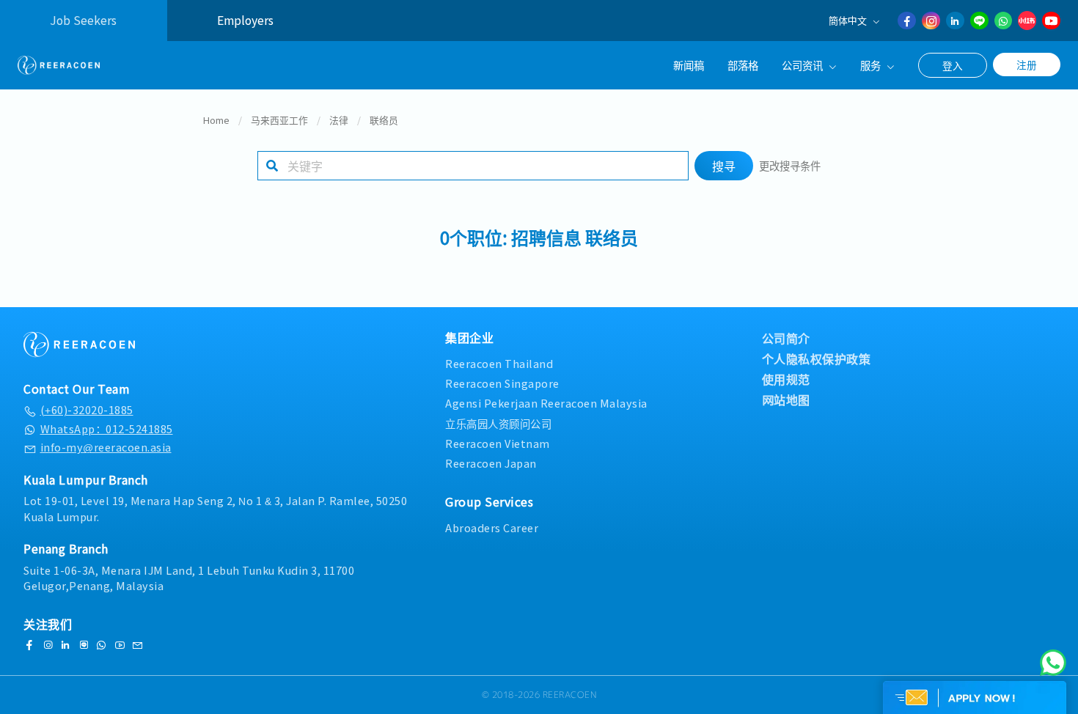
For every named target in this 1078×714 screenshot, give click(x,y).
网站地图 (786, 399)
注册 (1026, 64)
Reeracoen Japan (491, 463)
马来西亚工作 (279, 120)
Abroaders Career (491, 527)
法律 (338, 120)
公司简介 (786, 338)
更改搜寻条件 (790, 165)
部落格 (742, 65)
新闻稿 (688, 65)
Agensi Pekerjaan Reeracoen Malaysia (546, 403)
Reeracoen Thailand (499, 363)
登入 (952, 65)
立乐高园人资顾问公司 (498, 423)
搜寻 (724, 165)
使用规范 (786, 379)
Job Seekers (83, 20)
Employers (245, 20)
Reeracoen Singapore (502, 383)
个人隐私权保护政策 (816, 358)
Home (216, 120)
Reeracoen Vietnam (497, 443)
